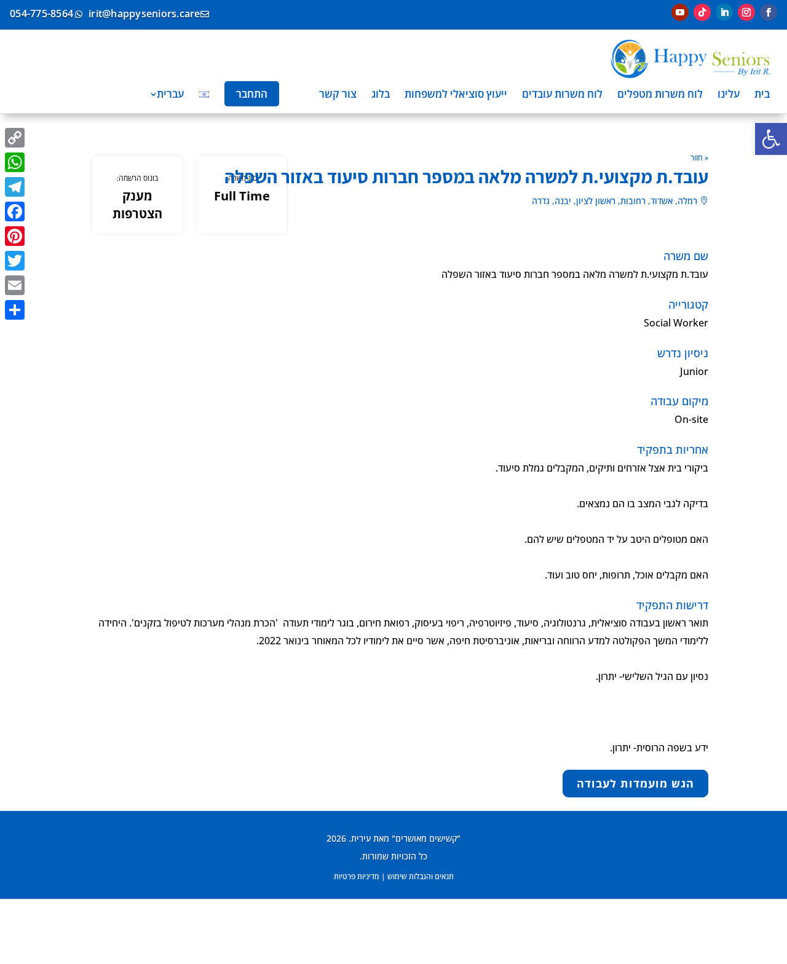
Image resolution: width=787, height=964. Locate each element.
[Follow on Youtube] (680, 12)
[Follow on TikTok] (702, 12)
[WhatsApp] (14, 162)
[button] (771, 139)
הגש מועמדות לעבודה (635, 783)
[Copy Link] (14, 137)
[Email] (14, 285)
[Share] (14, 310)
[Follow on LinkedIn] (724, 12)
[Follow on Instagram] (746, 12)
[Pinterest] (14, 236)
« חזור (699, 157)
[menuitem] (762, 93)
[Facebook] (14, 211)
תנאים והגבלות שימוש (420, 876)
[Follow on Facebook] (768, 12)
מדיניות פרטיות (356, 876)
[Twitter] (14, 260)
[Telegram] (14, 187)
